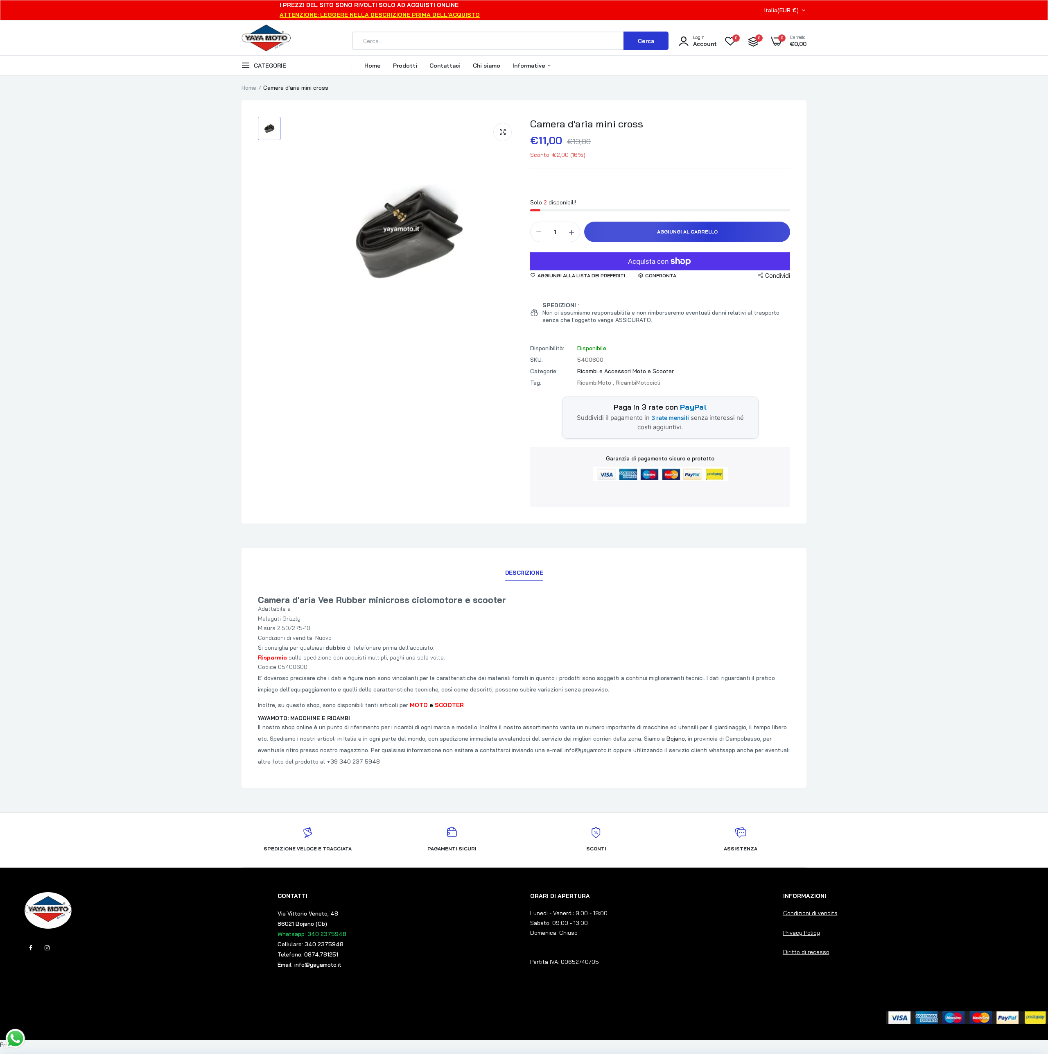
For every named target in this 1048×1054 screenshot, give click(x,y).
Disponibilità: (547, 348)
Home (372, 65)
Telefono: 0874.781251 (308, 954)
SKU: (536, 359)
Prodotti (405, 65)
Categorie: (544, 371)
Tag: (535, 382)
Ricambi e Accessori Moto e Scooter (625, 371)
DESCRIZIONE (524, 572)
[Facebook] (31, 948)
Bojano (675, 738)
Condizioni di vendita (810, 913)
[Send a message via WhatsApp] (15, 1038)
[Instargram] (47, 948)
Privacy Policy (801, 932)
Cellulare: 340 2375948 (310, 944)
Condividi (777, 275)
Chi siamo (486, 65)
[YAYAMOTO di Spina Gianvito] (266, 40)
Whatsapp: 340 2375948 (312, 934)
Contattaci (445, 65)
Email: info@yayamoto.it (309, 964)
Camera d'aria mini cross (586, 124)
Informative (530, 65)
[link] (1025, 994)
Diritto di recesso (806, 952)
